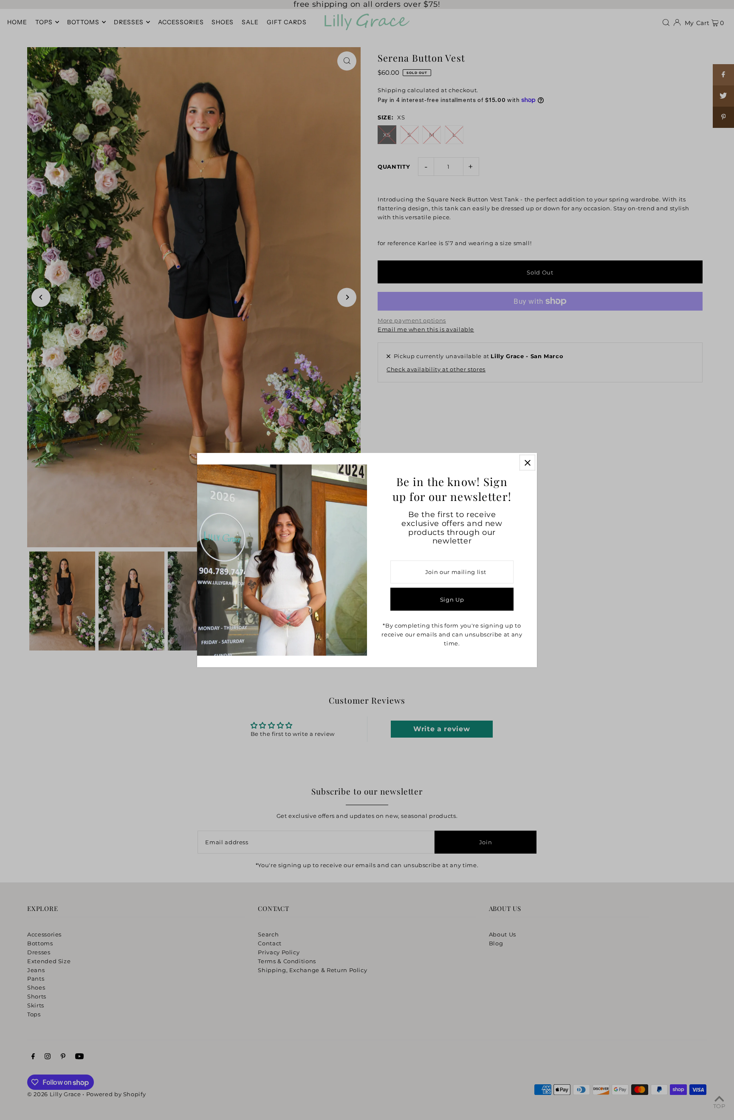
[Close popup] (527, 462)
